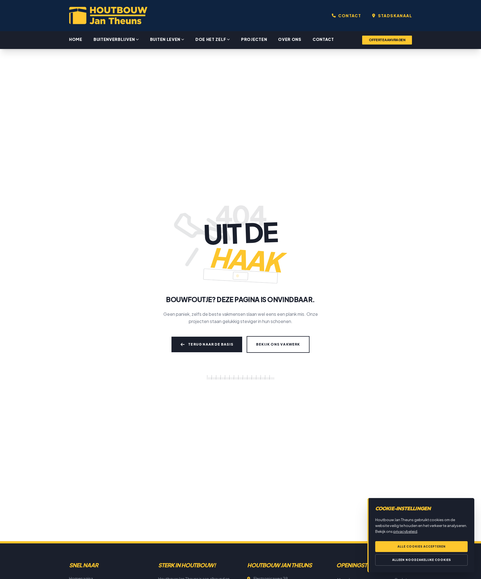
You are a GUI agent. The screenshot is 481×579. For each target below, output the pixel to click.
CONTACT (349, 15)
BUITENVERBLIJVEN (114, 39)
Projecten (254, 39)
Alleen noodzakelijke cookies (421, 559)
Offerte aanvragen (387, 40)
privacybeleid (405, 531)
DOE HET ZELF (210, 39)
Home (75, 39)
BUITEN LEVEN (165, 39)
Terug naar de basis (210, 344)
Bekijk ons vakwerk (278, 344)
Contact (323, 39)
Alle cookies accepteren (421, 546)
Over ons (289, 39)
